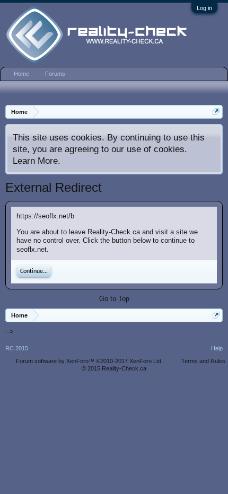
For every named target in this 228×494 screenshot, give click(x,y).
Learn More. (36, 160)
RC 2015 (16, 348)
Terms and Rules (203, 361)
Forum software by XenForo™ (89, 361)
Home (21, 73)
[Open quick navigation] (216, 111)
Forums (55, 73)
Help (217, 348)
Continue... (34, 271)
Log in (204, 8)
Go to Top (114, 299)
